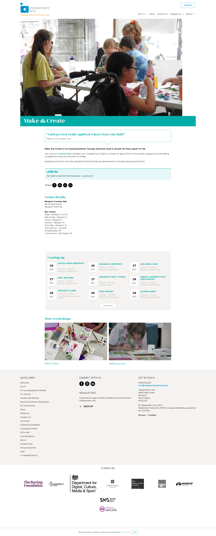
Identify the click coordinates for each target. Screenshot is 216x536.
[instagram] (87, 383)
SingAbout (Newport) (111, 264)
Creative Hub (64, 154)
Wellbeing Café (149, 264)
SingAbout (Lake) (67, 291)
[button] (106, 406)
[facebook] (81, 383)
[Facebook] (54, 185)
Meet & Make (52, 363)
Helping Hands (148, 291)
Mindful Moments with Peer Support (153, 278)
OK (134, 532)
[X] (60, 185)
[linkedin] (93, 383)
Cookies (152, 415)
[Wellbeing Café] (140, 324)
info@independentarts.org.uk (153, 385)
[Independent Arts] (35, 3)
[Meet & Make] (76, 324)
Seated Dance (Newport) (71, 263)
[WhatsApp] (65, 185)
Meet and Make (66, 278)
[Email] (70, 185)
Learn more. (125, 532)
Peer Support (106, 291)
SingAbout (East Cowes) (112, 277)
